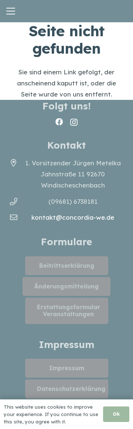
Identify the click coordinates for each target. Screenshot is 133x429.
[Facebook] (59, 122)
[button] (10, 11)
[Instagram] (74, 122)
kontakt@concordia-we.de (72, 217)
